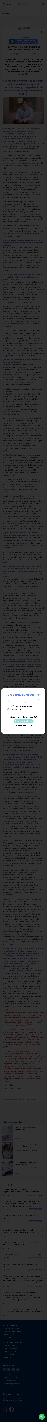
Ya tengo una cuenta (23, 725)
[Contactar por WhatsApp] (42, 1417)
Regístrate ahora (23, 721)
